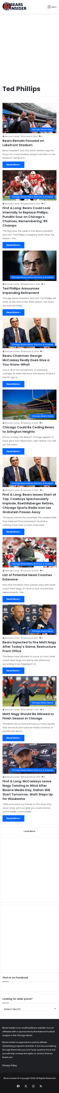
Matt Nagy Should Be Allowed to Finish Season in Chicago (28, 716)
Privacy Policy (9, 1065)
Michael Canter (12, 136)
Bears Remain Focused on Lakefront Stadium (23, 143)
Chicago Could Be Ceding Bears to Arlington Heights (28, 429)
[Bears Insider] (14, 7)
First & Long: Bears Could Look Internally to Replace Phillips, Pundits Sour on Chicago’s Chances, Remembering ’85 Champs (26, 217)
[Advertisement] (29, 46)
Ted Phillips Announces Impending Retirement (21, 290)
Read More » (13, 164)
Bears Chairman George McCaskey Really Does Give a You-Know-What (26, 360)
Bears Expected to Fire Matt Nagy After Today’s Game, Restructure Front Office (29, 646)
